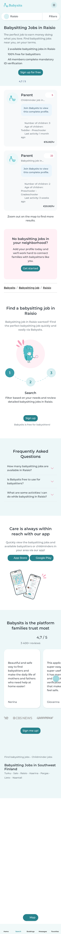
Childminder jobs (42, 757)
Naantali (17, 777)
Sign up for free (30, 72)
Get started (30, 268)
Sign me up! (30, 730)
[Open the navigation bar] (54, 5)
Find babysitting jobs (16, 757)
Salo (15, 773)
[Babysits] (13, 5)
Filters (52, 16)
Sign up (31, 418)
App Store (20, 557)
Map (32, 917)
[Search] (6, 16)
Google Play (43, 557)
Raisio (23, 773)
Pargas (44, 773)
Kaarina (33, 773)
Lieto (7, 777)
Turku (7, 773)
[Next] (56, 678)
